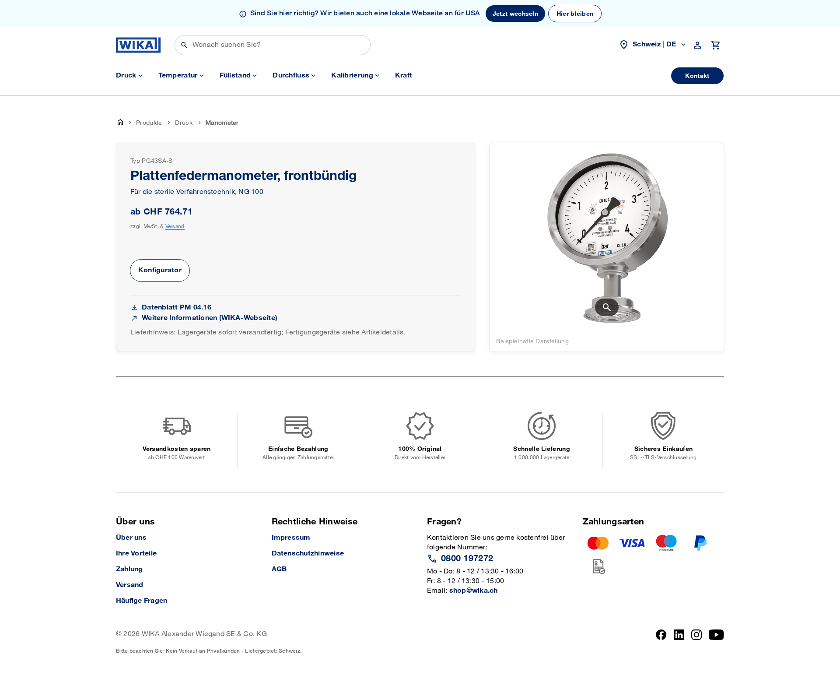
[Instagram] (696, 641)
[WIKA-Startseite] (138, 45)
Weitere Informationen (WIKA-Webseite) (209, 318)
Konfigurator (160, 270)
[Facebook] (661, 641)
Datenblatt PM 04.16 (176, 307)
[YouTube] (716, 641)
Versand (175, 226)
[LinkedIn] (679, 641)
